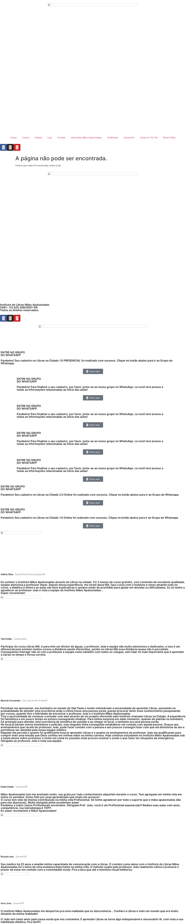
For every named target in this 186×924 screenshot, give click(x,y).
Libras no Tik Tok (149, 137)
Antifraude (112, 137)
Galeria (38, 137)
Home (13, 137)
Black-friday (169, 137)
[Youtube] (17, 147)
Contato (61, 137)
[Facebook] (3, 147)
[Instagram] (10, 147)
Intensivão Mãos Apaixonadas (86, 137)
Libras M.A (129, 137)
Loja (49, 137)
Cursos (25, 137)
